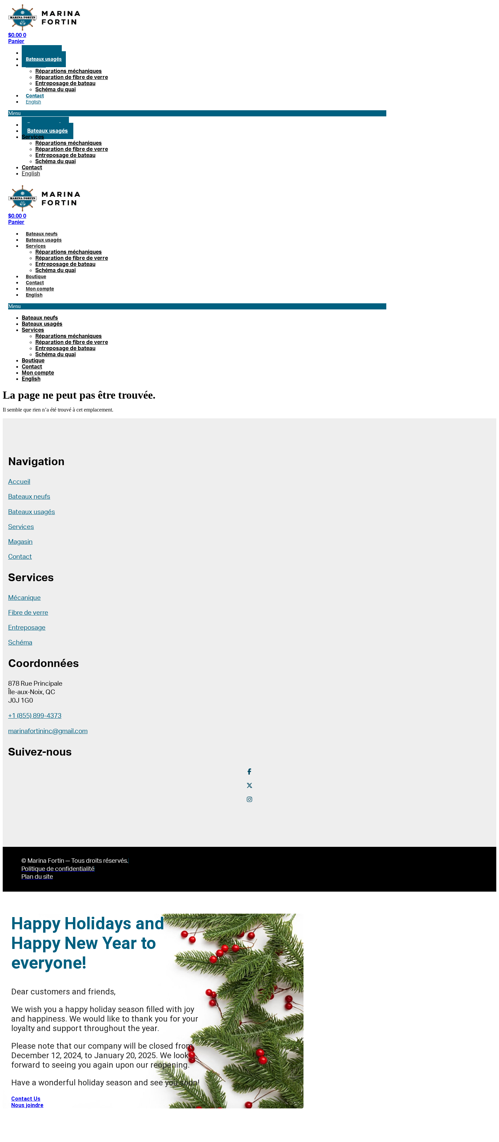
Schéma (20, 643)
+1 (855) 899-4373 (34, 716)
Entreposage (26, 628)
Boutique (36, 276)
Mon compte (40, 288)
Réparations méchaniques (68, 71)
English (33, 101)
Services (36, 65)
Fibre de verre (28, 613)
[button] (197, 113)
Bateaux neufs (42, 233)
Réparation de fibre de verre (71, 77)
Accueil (19, 482)
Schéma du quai (55, 89)
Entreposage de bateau (65, 83)
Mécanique (24, 598)
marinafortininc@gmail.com (48, 731)
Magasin (20, 542)
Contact (35, 95)
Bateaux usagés (44, 59)
